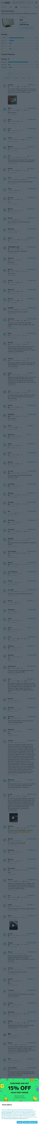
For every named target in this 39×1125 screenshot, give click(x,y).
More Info (34, 1122)
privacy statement (6, 1112)
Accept (20, 1122)
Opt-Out (26, 1122)
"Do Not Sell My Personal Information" (15, 1118)
